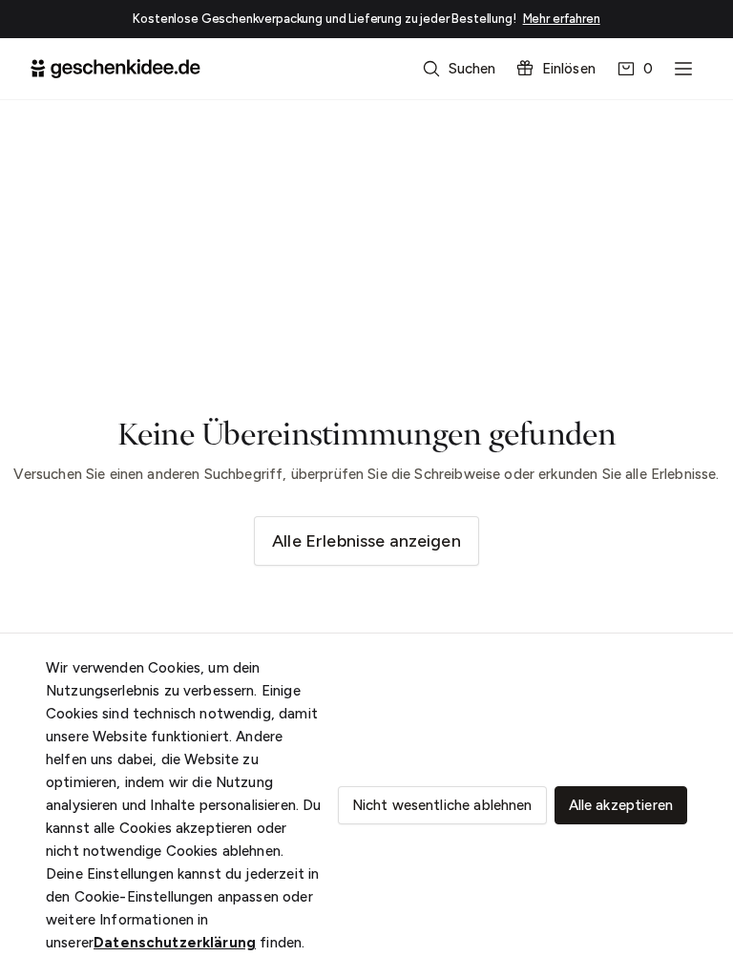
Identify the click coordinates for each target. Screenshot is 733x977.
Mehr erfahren (561, 18)
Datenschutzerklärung (175, 942)
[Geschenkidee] (115, 68)
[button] (461, 69)
